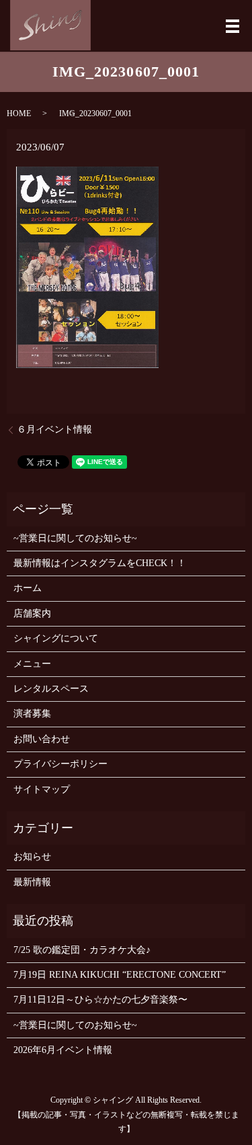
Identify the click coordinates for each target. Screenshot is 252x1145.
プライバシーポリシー (60, 764)
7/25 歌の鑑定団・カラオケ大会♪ (82, 950)
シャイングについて (55, 638)
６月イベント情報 (54, 429)
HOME (19, 113)
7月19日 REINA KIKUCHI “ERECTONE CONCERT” (119, 975)
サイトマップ (41, 789)
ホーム (27, 588)
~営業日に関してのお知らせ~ (75, 538)
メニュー (32, 664)
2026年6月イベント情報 (62, 1050)
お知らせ (32, 857)
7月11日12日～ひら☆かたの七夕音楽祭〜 (100, 1000)
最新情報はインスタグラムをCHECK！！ (99, 563)
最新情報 (32, 882)
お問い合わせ (41, 739)
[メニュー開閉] (232, 26)
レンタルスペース (51, 689)
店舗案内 (32, 613)
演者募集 (32, 713)
